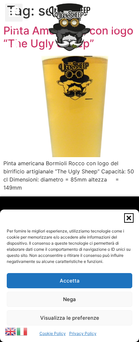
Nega (69, 299)
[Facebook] (15, 10)
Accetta (70, 280)
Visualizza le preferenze (69, 318)
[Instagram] (15, 27)
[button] (129, 218)
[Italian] (22, 330)
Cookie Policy (52, 333)
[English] (11, 330)
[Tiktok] (15, 44)
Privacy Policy (82, 333)
